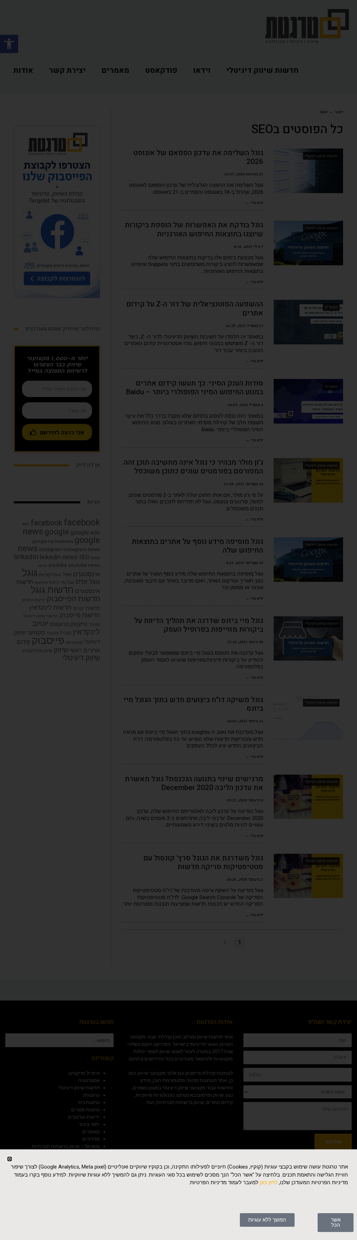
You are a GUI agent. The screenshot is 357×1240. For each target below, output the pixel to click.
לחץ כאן (269, 1182)
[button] (9, 1159)
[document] (178, 620)
